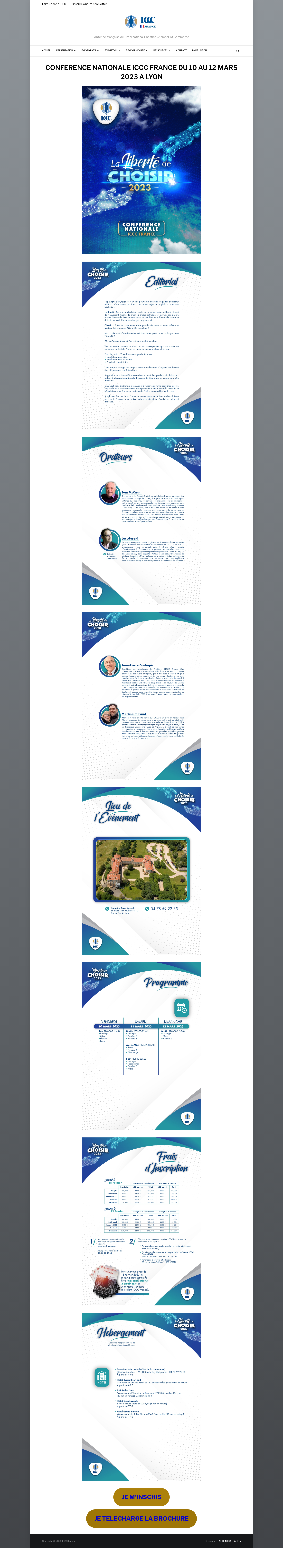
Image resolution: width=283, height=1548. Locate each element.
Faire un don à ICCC (54, 4)
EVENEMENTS (89, 50)
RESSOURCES (160, 50)
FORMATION (111, 50)
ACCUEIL (46, 50)
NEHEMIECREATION (230, 1541)
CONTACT (181, 50)
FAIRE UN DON (199, 50)
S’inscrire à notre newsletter (89, 4)
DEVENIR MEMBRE (135, 50)
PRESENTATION (64, 50)
